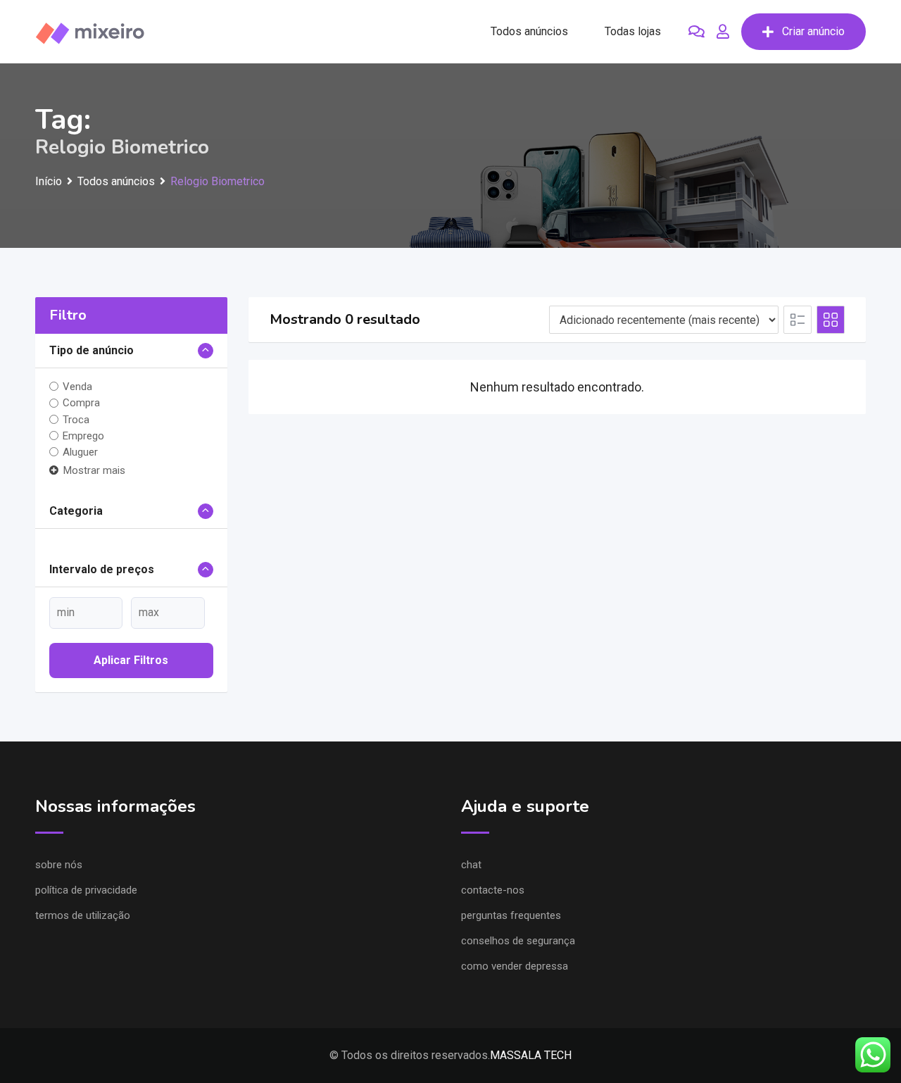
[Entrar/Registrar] (723, 32)
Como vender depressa (514, 966)
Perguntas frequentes (511, 915)
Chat (471, 864)
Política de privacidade (86, 890)
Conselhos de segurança (518, 940)
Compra (81, 402)
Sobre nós (58, 864)
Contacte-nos (492, 890)
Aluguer (80, 452)
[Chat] (696, 32)
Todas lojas (633, 31)
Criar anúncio (813, 31)
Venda (77, 386)
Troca (76, 419)
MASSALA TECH (531, 1055)
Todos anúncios (529, 31)
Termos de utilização (82, 915)
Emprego (83, 436)
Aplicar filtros (131, 660)
